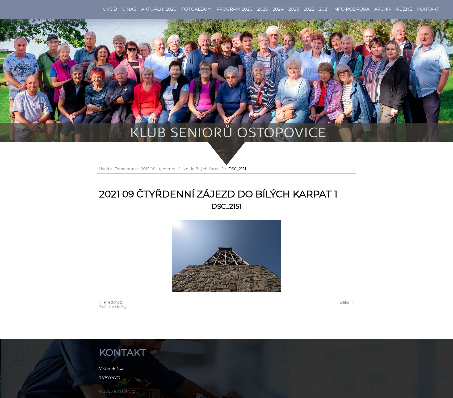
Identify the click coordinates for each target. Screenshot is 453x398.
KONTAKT (428, 9)
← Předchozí (111, 302)
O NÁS (129, 9)
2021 (324, 9)
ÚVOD (110, 9)
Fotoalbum (196, 9)
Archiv (382, 9)
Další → (347, 302)
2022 (309, 9)
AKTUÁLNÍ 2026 (158, 9)
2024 (278, 9)
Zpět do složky (113, 307)
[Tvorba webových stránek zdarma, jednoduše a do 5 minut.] (136, 392)
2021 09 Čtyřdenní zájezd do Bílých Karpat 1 (182, 169)
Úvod (104, 169)
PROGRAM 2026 (234, 9)
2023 (293, 9)
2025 (262, 9)
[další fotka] (346, 256)
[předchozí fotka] (106, 256)
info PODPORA (351, 9)
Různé (404, 9)
